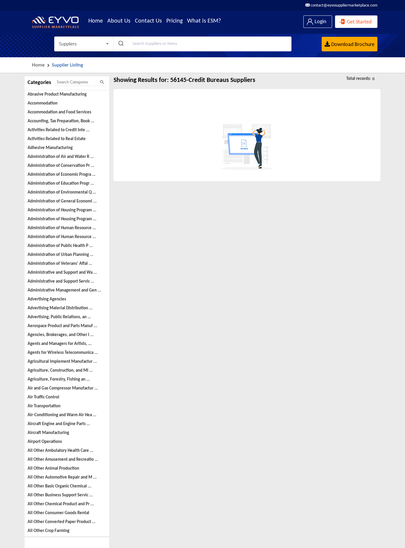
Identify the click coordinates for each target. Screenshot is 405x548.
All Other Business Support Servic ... (60, 495)
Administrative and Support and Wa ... (62, 272)
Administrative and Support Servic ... (61, 281)
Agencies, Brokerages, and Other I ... (61, 335)
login (319, 22)
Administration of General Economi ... (62, 201)
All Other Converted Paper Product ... (61, 522)
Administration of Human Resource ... (62, 228)
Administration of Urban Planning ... (60, 255)
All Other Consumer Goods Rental (58, 513)
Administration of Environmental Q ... (62, 192)
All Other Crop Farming (48, 531)
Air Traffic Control (43, 397)
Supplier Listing (67, 65)
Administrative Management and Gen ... (64, 290)
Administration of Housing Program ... (62, 210)
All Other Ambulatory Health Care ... (60, 451)
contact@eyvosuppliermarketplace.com (343, 5)
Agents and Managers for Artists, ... (60, 344)
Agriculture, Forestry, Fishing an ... (59, 379)
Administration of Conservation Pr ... (61, 166)
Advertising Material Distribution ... (60, 308)
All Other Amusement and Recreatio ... (63, 459)
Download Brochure (352, 44)
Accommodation (43, 103)
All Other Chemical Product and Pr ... (61, 504)
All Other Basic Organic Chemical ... (59, 486)
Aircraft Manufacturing (48, 433)
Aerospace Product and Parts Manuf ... (62, 326)
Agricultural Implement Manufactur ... (62, 361)
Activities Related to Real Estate (57, 139)
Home (95, 21)
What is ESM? (204, 21)
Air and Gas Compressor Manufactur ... (63, 388)
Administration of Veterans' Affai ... (60, 264)
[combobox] (202, 44)
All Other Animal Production (53, 468)
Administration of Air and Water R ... (61, 157)
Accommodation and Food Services (59, 112)
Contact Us (148, 21)
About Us (118, 21)
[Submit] (120, 43)
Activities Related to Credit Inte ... (59, 130)
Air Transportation (44, 406)
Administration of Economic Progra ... (61, 174)
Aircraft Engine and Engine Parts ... (59, 424)
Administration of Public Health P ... (60, 246)
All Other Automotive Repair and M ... (62, 477)
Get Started (358, 22)
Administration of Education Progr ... (61, 183)
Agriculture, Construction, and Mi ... (60, 370)
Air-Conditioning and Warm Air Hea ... (62, 415)
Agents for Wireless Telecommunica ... (63, 353)
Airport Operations (45, 442)
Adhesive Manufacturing (50, 148)
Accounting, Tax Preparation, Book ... (61, 121)
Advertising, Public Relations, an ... (59, 317)
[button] (83, 44)
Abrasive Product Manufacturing (57, 94)
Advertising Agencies (47, 299)
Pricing (174, 21)
